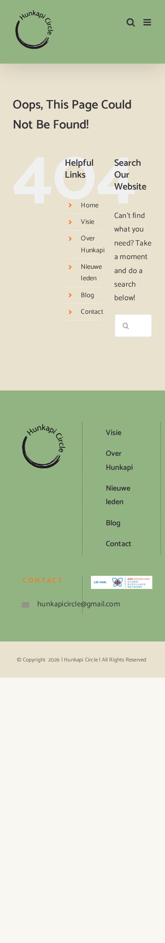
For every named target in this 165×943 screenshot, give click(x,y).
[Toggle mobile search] (130, 22)
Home (90, 205)
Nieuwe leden (91, 272)
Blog (87, 295)
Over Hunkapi (92, 244)
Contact (92, 312)
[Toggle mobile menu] (147, 22)
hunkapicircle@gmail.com (52, 604)
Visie (87, 222)
